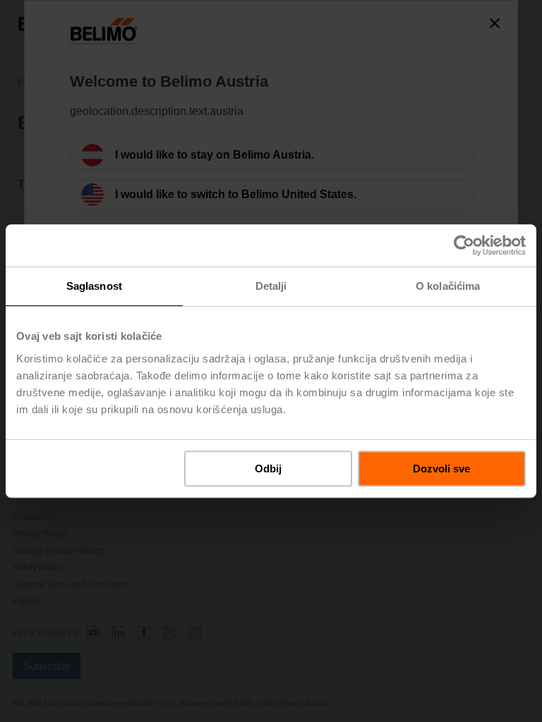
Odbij (268, 469)
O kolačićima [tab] (448, 286)
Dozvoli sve (441, 469)
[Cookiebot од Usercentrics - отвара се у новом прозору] (464, 245)
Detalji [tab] (271, 286)
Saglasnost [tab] (94, 286)
